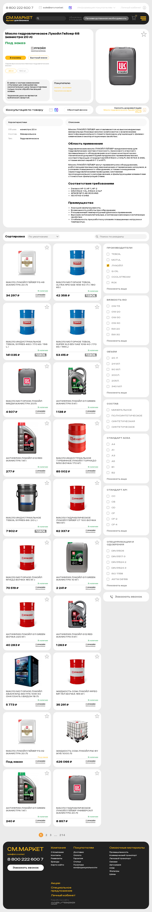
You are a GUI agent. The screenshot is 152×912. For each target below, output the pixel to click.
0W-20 (115, 311)
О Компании (57, 852)
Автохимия (115, 865)
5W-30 (115, 334)
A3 (113, 455)
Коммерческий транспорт (123, 855)
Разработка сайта (60, 900)
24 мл (115, 363)
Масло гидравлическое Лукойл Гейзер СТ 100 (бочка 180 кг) (76, 520)
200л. (115, 375)
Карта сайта (57, 865)
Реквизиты (56, 858)
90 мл (115, 369)
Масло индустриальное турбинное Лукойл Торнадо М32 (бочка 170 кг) (76, 460)
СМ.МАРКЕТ (25, 849)
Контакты (56, 855)
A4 (113, 444)
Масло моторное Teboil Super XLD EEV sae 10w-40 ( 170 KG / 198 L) (76, 344)
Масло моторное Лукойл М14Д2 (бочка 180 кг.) (24, 578)
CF (113, 513)
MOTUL (116, 260)
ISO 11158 (117, 573)
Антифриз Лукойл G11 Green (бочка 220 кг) (25, 635)
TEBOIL (116, 254)
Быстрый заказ (38, 58)
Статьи (77, 862)
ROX (114, 282)
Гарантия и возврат (63, 91)
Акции (55, 883)
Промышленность (118, 852)
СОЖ (112, 868)
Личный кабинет (131, 7)
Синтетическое (123, 427)
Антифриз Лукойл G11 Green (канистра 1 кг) (25, 809)
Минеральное (121, 410)
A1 (112, 450)
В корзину (15, 58)
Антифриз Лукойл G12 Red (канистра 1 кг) (24, 459)
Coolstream (120, 277)
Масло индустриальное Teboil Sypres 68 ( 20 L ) (23, 519)
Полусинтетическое (126, 415)
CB (113, 501)
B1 (112, 467)
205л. (115, 380)
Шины (112, 874)
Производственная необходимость (106, 18)
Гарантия (78, 858)
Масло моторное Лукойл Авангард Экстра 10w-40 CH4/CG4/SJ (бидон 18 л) (24, 694)
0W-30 (115, 317)
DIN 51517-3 (118, 556)
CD (113, 507)
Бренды (55, 862)
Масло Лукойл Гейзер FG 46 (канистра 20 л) (25, 283)
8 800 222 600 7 (19, 7)
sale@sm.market (53, 7)
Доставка (66, 87)
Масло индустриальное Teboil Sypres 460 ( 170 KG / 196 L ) (27, 344)
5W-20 (115, 329)
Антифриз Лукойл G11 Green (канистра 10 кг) (75, 578)
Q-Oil (115, 271)
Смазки (113, 862)
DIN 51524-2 (118, 562)
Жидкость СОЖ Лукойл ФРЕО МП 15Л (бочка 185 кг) (76, 692)
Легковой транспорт (120, 858)
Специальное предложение (61, 889)
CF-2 (114, 519)
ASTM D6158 (119, 579)
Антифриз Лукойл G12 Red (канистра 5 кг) (74, 635)
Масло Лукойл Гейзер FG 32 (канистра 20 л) (25, 752)
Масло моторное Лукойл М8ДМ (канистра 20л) (24, 402)
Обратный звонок (77, 110)
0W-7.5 (115, 306)
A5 (113, 461)
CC (113, 496)
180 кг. (22, 71)
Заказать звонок (128, 596)
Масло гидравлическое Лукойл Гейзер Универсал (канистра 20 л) (74, 810)
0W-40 (115, 323)
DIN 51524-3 (118, 568)
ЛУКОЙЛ (117, 265)
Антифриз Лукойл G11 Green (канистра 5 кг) (75, 402)
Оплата (57, 87)
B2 (113, 472)
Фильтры (114, 871)
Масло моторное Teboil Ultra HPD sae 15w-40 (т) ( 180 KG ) (75, 285)
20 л (114, 358)
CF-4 (114, 524)
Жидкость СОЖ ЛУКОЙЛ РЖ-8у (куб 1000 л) (77, 752)
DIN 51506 (117, 550)
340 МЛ (116, 386)
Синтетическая (123, 421)
